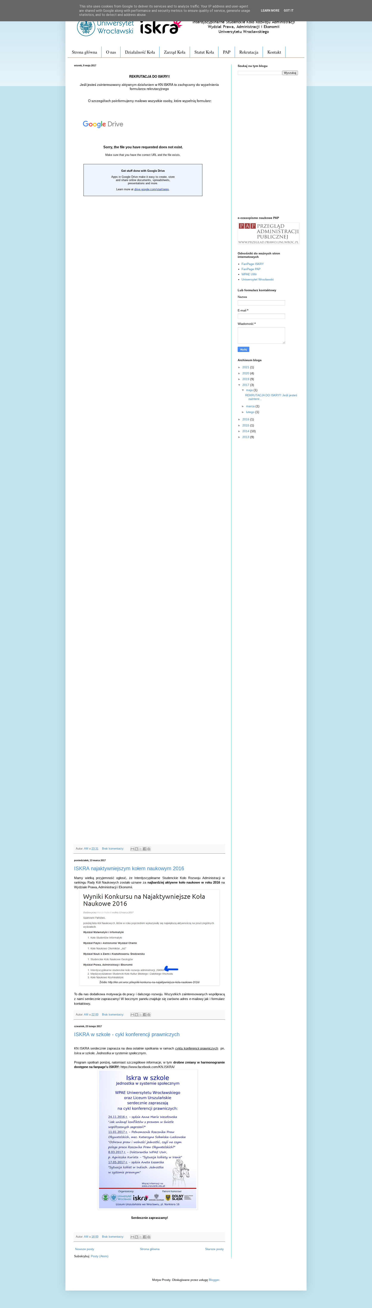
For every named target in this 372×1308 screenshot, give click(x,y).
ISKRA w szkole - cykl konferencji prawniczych (127, 1034)
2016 (246, 419)
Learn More (270, 10)
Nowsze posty (84, 1249)
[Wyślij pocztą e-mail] (132, 849)
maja (250, 390)
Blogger (214, 1280)
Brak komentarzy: (113, 848)
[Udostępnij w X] (140, 849)
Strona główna (84, 52)
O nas (111, 52)
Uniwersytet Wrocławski (258, 279)
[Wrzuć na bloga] (136, 849)
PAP (226, 52)
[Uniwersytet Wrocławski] (105, 37)
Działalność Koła (140, 52)
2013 (246, 437)
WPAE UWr (249, 274)
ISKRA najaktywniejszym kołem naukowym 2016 (129, 868)
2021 (246, 367)
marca (251, 406)
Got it (289, 10)
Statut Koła (204, 52)
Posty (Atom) (99, 1256)
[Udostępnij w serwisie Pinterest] (149, 849)
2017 (246, 385)
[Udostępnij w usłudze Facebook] (145, 849)
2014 (246, 431)
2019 (246, 379)
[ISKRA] (218, 37)
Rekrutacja (248, 52)
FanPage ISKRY (253, 264)
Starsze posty (214, 1249)
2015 (246, 425)
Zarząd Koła (174, 52)
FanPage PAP (251, 269)
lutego (250, 412)
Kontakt (274, 52)
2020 (246, 373)
